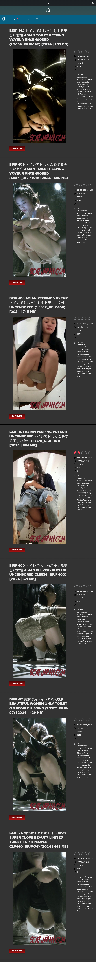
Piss (84, 96)
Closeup (80, 84)
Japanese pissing (84, 225)
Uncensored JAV (84, 104)
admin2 (80, 63)
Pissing (90, 96)
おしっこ (88, 908)
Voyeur (88, 240)
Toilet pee (81, 101)
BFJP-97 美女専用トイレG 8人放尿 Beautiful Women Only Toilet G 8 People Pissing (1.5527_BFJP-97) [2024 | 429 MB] (38, 706)
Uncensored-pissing (85, 106)
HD (78, 75)
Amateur (80, 79)
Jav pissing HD (83, 228)
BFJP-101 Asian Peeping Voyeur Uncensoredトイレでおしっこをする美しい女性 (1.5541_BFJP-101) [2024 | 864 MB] (38, 438)
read (32, 19)
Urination (81, 240)
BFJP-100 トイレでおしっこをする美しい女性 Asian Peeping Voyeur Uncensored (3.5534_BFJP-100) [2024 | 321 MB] (38, 572)
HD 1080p (88, 356)
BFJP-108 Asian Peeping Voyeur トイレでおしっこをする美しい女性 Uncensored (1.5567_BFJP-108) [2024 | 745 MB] (38, 305)
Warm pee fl (82, 376)
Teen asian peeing (84, 99)
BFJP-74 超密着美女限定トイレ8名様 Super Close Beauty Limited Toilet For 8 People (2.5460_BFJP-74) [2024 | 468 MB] (38, 840)
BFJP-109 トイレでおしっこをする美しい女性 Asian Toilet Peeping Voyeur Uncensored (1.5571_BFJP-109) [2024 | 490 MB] (38, 171)
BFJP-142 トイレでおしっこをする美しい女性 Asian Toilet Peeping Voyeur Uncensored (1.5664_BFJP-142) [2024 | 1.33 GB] (38, 37)
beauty (86, 82)
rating (26, 19)
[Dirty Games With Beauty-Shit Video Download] (48, 10)
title (37, 19)
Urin (91, 108)
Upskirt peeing (83, 108)
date (20, 19)
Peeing (83, 75)
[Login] (93, 3)
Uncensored (82, 77)
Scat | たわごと (83, 59)
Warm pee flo (82, 242)
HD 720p (88, 223)
